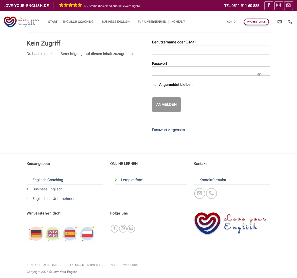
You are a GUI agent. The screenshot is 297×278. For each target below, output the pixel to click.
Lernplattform (132, 180)
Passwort (159, 63)
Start (52, 21)
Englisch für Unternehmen (53, 198)
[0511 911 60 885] (291, 22)
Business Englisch (47, 189)
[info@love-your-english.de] (280, 22)
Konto (231, 21)
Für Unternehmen (152, 21)
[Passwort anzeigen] (259, 72)
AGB (46, 265)
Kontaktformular (213, 180)
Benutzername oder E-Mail (174, 42)
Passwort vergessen (168, 130)
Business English (115, 21)
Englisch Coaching (78, 21)
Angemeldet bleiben (175, 84)
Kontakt (178, 21)
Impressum (130, 265)
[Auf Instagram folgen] (278, 5)
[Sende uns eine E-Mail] (288, 5)
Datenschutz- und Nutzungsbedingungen (85, 265)
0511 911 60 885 (245, 5)
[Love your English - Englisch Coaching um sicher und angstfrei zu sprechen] (22, 22)
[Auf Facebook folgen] (268, 5)
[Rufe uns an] (211, 193)
